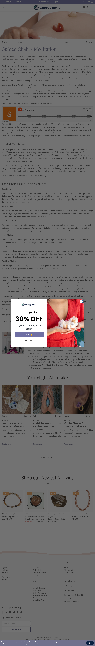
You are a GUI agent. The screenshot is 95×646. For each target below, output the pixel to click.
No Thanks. (29, 341)
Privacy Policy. (70, 642)
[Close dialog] (81, 301)
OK (89, 642)
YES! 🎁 (29, 335)
